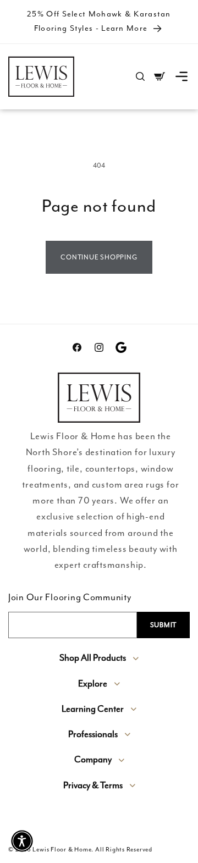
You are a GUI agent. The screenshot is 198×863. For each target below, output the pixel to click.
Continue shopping (99, 257)
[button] (181, 76)
